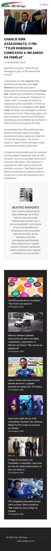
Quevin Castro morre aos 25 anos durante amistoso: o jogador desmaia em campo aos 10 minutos (25, 383)
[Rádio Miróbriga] (13, 4)
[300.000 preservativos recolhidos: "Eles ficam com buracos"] (25, 295)
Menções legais (36, 537)
